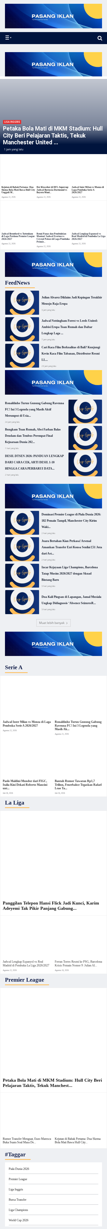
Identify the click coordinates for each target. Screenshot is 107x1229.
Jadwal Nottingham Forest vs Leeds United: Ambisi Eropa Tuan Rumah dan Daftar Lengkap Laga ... (70, 327)
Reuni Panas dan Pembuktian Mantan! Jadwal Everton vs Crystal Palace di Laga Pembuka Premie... (53, 238)
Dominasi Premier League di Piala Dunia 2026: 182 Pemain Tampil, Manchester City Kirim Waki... (71, 521)
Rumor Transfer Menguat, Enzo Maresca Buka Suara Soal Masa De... (27, 1140)
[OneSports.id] (33, 38)
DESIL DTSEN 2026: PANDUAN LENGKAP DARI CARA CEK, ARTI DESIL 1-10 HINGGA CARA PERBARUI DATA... (34, 462)
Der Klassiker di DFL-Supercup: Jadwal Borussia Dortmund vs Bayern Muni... (53, 190)
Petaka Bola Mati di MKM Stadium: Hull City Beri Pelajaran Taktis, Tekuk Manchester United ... (53, 135)
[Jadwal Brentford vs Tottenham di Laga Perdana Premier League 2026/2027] (18, 217)
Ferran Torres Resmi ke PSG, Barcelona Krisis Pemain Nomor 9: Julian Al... (78, 963)
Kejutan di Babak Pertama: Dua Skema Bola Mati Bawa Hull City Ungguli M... (18, 190)
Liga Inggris (12, 122)
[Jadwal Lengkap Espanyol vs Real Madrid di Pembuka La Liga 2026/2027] (89, 217)
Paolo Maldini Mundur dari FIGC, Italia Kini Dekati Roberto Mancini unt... (25, 784)
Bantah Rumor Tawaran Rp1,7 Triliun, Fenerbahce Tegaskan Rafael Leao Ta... (78, 784)
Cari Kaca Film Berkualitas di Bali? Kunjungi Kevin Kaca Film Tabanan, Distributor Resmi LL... (71, 354)
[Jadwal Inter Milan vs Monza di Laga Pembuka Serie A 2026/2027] (89, 170)
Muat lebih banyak (51, 623)
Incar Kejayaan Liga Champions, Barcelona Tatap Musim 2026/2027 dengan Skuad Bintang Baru (70, 574)
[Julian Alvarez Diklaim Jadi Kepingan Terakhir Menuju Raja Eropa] (22, 303)
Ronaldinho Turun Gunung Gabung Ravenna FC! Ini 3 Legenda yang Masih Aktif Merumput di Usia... (34, 409)
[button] (100, 38)
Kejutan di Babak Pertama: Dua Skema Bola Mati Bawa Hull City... (78, 1140)
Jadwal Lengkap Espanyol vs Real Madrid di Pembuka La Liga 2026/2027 (89, 237)
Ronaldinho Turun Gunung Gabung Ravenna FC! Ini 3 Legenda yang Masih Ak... (78, 725)
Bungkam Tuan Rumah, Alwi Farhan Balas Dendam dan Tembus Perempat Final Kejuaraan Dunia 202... (33, 436)
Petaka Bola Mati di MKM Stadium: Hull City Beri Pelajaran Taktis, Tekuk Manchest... (52, 1083)
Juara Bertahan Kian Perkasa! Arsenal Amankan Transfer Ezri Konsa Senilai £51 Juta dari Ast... (72, 547)
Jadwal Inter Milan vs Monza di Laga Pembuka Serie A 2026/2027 (88, 190)
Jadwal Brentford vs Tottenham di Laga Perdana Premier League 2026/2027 (18, 237)
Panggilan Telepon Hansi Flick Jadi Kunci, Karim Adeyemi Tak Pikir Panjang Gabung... (51, 906)
